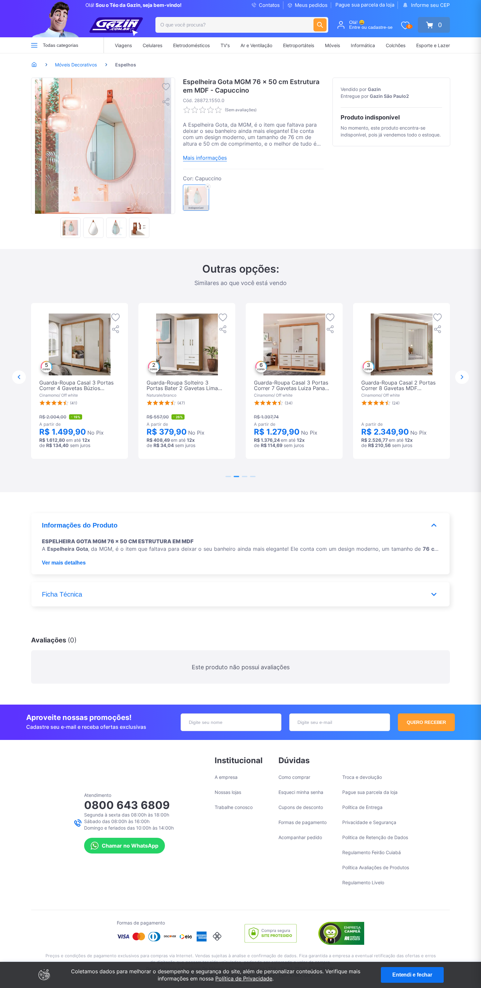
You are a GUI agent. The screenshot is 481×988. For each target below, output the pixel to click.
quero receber (426, 722)
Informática (363, 45)
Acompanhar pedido (300, 837)
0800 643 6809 (127, 805)
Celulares (152, 45)
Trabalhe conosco (234, 807)
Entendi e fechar (412, 975)
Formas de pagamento (302, 822)
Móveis (332, 45)
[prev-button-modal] (19, 377)
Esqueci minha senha (300, 792)
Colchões (395, 45)
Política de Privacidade (243, 978)
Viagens (123, 45)
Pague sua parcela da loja (364, 5)
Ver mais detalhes (64, 563)
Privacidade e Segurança (369, 822)
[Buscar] (320, 24)
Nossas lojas (228, 792)
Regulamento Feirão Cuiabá (371, 852)
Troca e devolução (362, 777)
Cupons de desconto (300, 807)
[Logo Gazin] (116, 26)
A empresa (226, 777)
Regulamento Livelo (363, 882)
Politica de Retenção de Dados (375, 837)
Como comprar (294, 777)
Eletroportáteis (298, 45)
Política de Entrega (362, 807)
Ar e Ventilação (256, 45)
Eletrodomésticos (191, 45)
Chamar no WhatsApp (130, 845)
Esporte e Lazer (433, 45)
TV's (225, 45)
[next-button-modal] (462, 377)
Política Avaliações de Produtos (375, 867)
